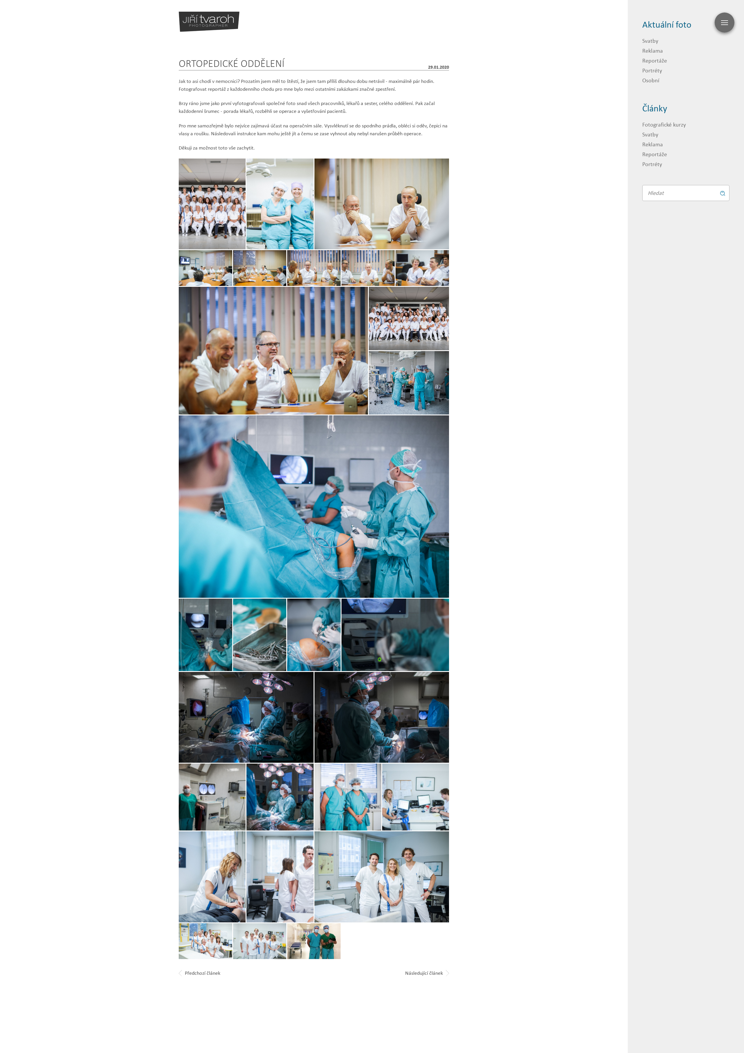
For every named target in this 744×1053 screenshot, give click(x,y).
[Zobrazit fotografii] (381, 204)
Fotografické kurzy (664, 124)
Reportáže (654, 60)
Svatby (650, 41)
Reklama (652, 50)
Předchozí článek (202, 973)
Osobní (650, 80)
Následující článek (424, 973)
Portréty (652, 70)
